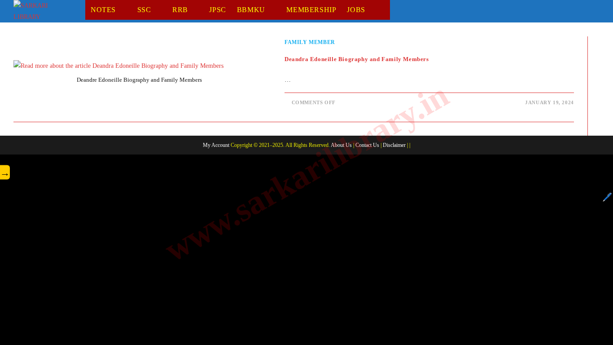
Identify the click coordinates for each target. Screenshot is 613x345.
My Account (216, 145)
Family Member (310, 42)
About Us (341, 145)
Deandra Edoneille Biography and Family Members (357, 59)
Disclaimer (394, 145)
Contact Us (367, 145)
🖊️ (607, 197)
